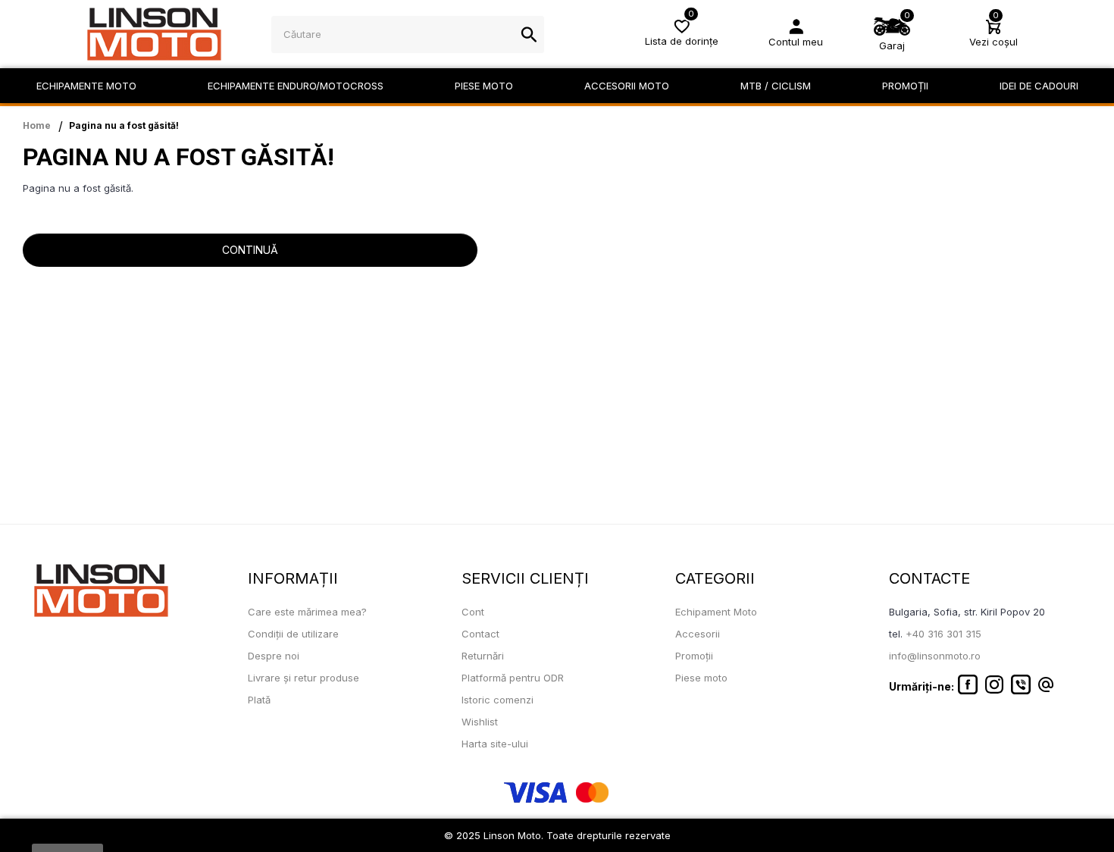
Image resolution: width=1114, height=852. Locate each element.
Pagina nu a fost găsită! (124, 125)
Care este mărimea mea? (307, 612)
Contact (480, 634)
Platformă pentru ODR (513, 678)
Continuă (250, 249)
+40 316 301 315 (943, 634)
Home (37, 125)
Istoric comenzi (498, 700)
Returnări (483, 656)
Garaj (892, 45)
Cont (473, 612)
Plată (259, 700)
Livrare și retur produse (303, 678)
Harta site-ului (495, 744)
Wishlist (480, 722)
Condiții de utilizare (293, 634)
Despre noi (273, 656)
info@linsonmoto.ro (935, 656)
